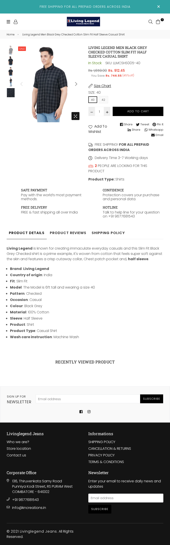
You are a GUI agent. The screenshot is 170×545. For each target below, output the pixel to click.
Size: (94, 92)
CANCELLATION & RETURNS (109, 448)
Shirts (119, 179)
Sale (22, 48)
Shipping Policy (108, 232)
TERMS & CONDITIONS (106, 461)
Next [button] (76, 84)
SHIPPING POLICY (101, 441)
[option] (49, 83)
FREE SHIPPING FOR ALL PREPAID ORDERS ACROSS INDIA (85, 6)
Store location (19, 448)
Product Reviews (68, 232)
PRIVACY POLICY (101, 455)
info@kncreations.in (29, 507)
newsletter (19, 399)
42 (103, 100)
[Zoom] (75, 116)
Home (11, 34)
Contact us (16, 455)
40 (93, 100)
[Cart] (158, 21)
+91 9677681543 (25, 499)
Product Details (26, 232)
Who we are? (18, 441)
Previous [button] (21, 84)
